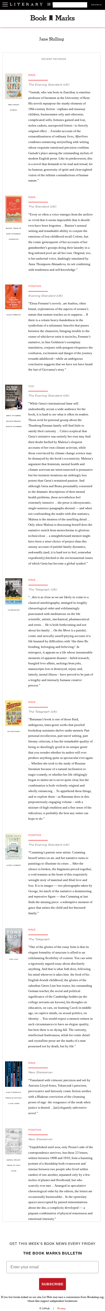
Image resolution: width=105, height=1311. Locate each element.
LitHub (46, 1308)
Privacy (61, 1308)
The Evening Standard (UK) (48, 85)
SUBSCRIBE (52, 1284)
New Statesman (40, 1072)
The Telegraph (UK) (42, 589)
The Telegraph (39, 939)
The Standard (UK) (42, 207)
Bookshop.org (95, 1297)
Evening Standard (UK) (45, 296)
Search (96, 5)
